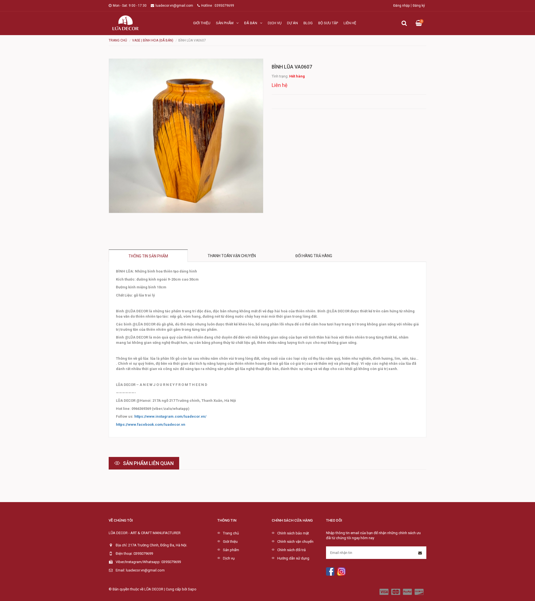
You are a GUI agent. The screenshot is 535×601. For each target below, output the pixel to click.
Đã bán (250, 23)
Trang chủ (231, 533)
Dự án (292, 23)
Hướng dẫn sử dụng (293, 558)
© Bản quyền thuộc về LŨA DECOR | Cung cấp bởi (148, 589)
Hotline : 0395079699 (217, 6)
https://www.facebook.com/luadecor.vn (150, 424)
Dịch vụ (274, 23)
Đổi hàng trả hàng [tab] (313, 256)
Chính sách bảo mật (293, 533)
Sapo (192, 589)
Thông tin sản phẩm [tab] (148, 256)
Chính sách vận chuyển (295, 541)
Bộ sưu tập (328, 23)
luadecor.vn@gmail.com (174, 6)
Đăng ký (419, 5)
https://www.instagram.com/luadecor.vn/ (170, 416)
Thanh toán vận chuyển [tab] (232, 256)
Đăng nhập (401, 5)
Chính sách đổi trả (291, 550)
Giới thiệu (201, 23)
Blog (308, 23)
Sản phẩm (225, 23)
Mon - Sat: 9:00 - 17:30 (130, 6)
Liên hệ (350, 23)
